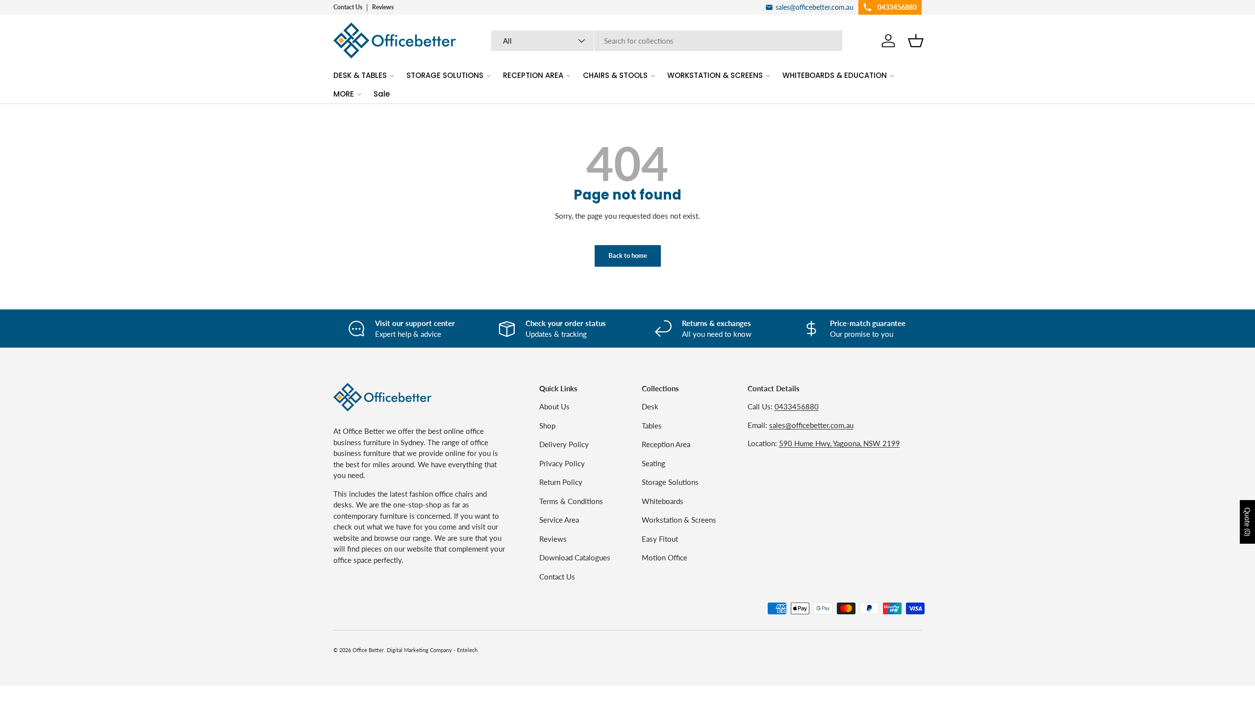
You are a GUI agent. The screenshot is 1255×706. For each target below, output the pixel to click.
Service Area (559, 519)
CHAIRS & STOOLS (615, 75)
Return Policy (560, 482)
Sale (382, 94)
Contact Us (347, 7)
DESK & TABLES (360, 75)
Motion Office (664, 557)
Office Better (368, 650)
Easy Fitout (660, 538)
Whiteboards (662, 501)
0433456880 (797, 406)
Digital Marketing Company (419, 650)
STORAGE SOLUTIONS (444, 75)
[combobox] (667, 40)
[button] (916, 40)
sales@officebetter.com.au (811, 425)
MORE (343, 94)
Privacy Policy (562, 463)
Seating (653, 463)
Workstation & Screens (679, 519)
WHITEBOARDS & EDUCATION (834, 75)
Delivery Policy (564, 444)
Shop (547, 425)
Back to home (627, 255)
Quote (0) (1247, 521)
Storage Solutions (670, 482)
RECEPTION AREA (533, 75)
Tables (652, 425)
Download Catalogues (574, 557)
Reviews (383, 7)
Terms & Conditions (571, 501)
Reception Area (666, 444)
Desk (650, 406)
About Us (554, 406)
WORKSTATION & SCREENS (715, 75)
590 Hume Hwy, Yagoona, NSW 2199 (839, 443)
